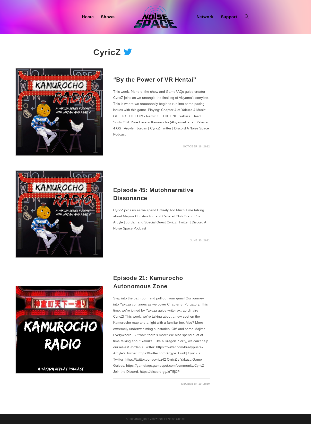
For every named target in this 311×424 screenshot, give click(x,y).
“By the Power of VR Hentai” (154, 79)
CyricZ (107, 52)
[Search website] (246, 17)
